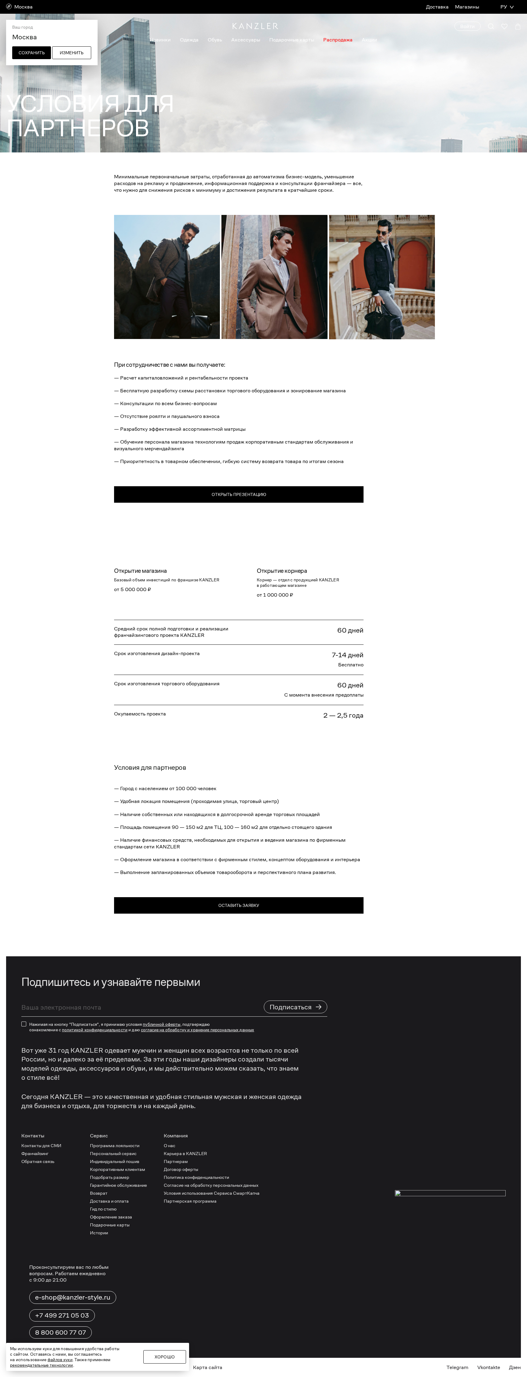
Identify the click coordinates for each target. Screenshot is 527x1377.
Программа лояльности (114, 1145)
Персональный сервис (113, 1153)
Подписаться (296, 1006)
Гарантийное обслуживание (118, 1185)
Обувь (215, 40)
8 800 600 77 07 (60, 1332)
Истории (99, 1232)
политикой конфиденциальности (94, 1029)
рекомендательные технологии (41, 1365)
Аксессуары (245, 40)
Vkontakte (488, 1367)
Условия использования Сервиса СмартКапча (212, 1193)
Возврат (98, 1193)
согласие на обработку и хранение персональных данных (197, 1029)
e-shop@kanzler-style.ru (72, 1297)
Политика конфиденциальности (196, 1177)
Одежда (189, 40)
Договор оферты (181, 1169)
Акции (369, 40)
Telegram (457, 1367)
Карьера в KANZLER (185, 1153)
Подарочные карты (291, 40)
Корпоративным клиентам (117, 1169)
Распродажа (338, 40)
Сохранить (32, 52)
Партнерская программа (190, 1201)
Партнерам (176, 1161)
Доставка (437, 7)
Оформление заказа (111, 1216)
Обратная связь (37, 1161)
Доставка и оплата (109, 1201)
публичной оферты (161, 1024)
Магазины (467, 7)
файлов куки (60, 1359)
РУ (503, 7)
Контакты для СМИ (41, 1145)
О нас (169, 1145)
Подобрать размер (109, 1177)
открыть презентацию (239, 494)
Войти (467, 26)
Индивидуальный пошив (114, 1161)
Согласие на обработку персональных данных (211, 1185)
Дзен (515, 1367)
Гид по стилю (103, 1208)
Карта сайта (207, 1367)
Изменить (72, 52)
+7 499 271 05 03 (62, 1315)
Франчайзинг (34, 1153)
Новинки (160, 40)
